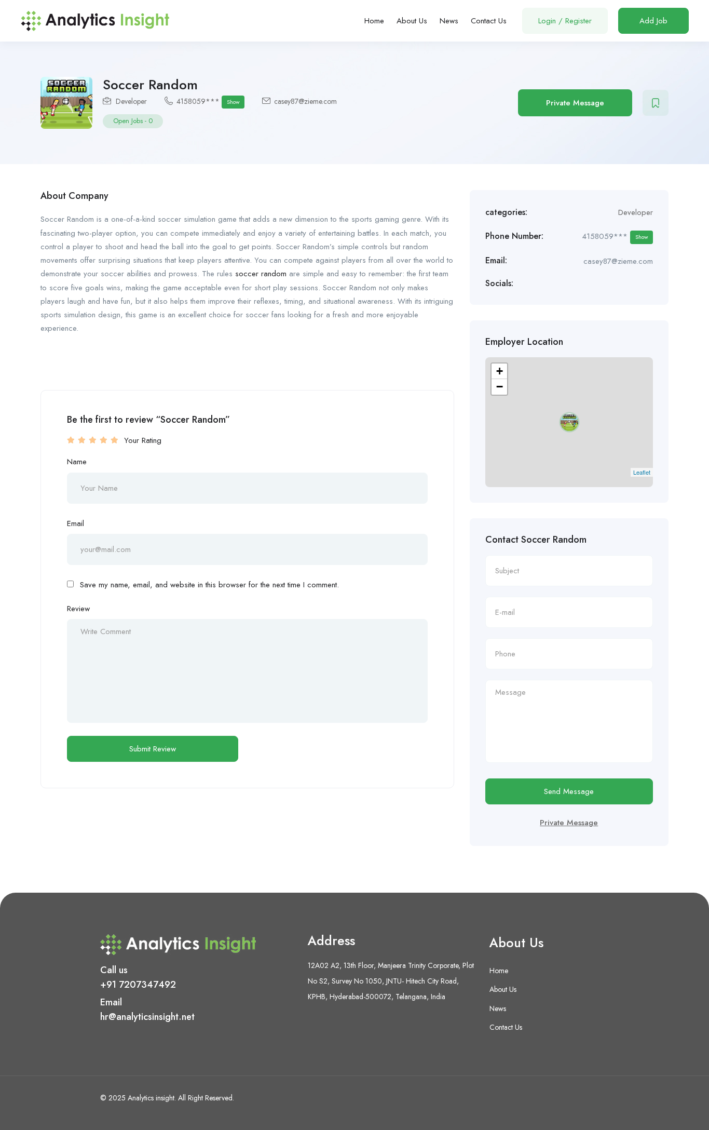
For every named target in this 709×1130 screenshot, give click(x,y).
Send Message (569, 791)
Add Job (653, 20)
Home (374, 20)
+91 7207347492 (138, 984)
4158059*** (207, 101)
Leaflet (641, 472)
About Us (412, 20)
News (449, 20)
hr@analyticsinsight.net (147, 1017)
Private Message (575, 103)
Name (77, 461)
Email (75, 523)
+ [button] (499, 371)
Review (78, 608)
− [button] (499, 386)
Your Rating (142, 440)
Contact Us (489, 20)
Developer (131, 101)
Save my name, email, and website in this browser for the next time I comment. (209, 584)
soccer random (261, 273)
